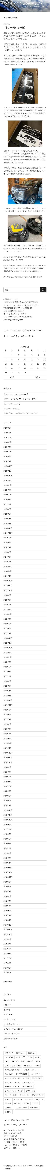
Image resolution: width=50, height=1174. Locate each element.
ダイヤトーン (24, 1095)
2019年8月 (7, 829)
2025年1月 (7, 519)
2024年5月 (7, 557)
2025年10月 (8, 476)
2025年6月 (7, 495)
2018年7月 (7, 891)
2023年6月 (7, 610)
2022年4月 (7, 676)
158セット (32, 1053)
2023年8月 (7, 600)
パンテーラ (39, 1099)
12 (38, 359)
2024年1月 (7, 576)
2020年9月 (7, 767)
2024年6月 (7, 552)
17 (25, 364)
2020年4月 (7, 791)
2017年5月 (7, 958)
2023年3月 (7, 624)
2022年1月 (7, 691)
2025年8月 (7, 485)
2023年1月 (7, 633)
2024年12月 (8, 524)
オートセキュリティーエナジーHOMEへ (19, 336)
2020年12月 (8, 753)
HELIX (37, 1061)
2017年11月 (7, 930)
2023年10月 (8, 590)
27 (44, 368)
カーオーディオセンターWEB (15, 1125)
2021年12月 (8, 696)
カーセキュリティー (11, 1024)
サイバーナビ (27, 1087)
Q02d (13, 1065)
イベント (6, 1010)
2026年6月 (7, 437)
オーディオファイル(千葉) (13, 1130)
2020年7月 (7, 777)
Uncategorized (9, 1000)
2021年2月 (7, 743)
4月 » (38, 377)
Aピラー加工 (20, 1057)
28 (6, 373)
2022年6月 (7, 667)
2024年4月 (7, 562)
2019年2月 (7, 858)
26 (38, 368)
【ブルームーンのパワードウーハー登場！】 (20, 399)
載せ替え (8, 1112)
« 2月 (12, 377)
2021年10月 (8, 705)
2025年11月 (7, 471)
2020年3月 (7, 796)
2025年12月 (8, 466)
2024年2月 (7, 571)
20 (44, 364)
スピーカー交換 (10, 1095)
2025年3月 (7, 509)
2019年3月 (7, 853)
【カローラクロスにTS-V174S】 (16, 394)
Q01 (6, 1065)
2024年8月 (7, 543)
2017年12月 (8, 925)
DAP (6, 1061)
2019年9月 (7, 825)
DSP (22, 1061)
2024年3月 (7, 567)
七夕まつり (34, 1108)
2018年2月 (7, 915)
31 (25, 373)
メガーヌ (8, 1103)
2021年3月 (7, 739)
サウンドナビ (30, 1091)
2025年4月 (7, 504)
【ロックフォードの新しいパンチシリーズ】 (20, 413)
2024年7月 (7, 547)
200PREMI (9, 1057)
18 (31, 364)
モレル (16, 1103)
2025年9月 (7, 481)
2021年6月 (7, 724)
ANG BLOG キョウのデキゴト (23, 3)
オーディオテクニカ (12, 1082)
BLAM (30, 1057)
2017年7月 (7, 949)
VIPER (37, 1065)
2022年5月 (7, 672)
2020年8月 (7, 772)
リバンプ (35, 1103)
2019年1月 (7, 863)
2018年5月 (7, 901)
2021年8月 (7, 715)
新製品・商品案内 (10, 1038)
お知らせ (6, 1005)
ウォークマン (35, 1074)
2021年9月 (7, 710)
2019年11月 (7, 815)
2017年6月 (7, 954)
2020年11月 (7, 758)
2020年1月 (7, 805)
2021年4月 (7, 734)
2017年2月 (7, 973)
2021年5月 (7, 729)
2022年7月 (7, 662)
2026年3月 (7, 452)
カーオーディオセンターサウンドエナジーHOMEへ (23, 330)
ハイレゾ (28, 1099)
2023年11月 (7, 586)
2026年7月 (7, 433)
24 (25, 368)
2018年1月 (7, 920)
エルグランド (37, 1078)
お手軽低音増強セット (13, 1070)
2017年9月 (7, 939)
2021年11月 (7, 700)
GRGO (29, 1061)
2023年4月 (7, 619)
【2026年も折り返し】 (12, 409)
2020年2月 (7, 801)
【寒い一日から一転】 (15, 27)
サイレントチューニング (13, 1029)
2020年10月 (8, 762)
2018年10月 (8, 877)
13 (44, 359)
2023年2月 (7, 629)
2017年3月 (7, 968)
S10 (19, 1065)
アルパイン (9, 1074)
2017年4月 (7, 963)
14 (6, 364)
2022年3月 (7, 681)
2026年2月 (7, 457)
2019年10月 (8, 820)
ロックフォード (21, 1108)
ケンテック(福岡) (10, 1136)
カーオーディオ (9, 1019)
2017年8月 (7, 944)
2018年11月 (7, 872)
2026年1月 (7, 461)
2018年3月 (7, 911)
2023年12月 (8, 581)
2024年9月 (7, 538)
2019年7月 (7, 834)
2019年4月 (7, 848)
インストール (8, 1015)
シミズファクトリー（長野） (14, 1142)
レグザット (9, 1108)
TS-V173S (28, 1065)
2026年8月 (7, 428)
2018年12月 (8, 868)
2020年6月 (7, 782)
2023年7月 (7, 605)
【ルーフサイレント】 (12, 404)
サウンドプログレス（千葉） (14, 1139)
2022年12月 (8, 638)
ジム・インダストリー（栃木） (15, 1145)
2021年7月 (7, 719)
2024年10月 (8, 533)
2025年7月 (7, 490)
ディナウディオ (37, 1095)
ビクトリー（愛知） (11, 1148)
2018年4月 (7, 906)
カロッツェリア (28, 1082)
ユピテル (25, 1103)
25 (31, 368)
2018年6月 (7, 896)
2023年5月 (7, 614)
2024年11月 (7, 528)
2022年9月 (7, 653)
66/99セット (20, 1053)
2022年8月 (7, 657)
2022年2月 (7, 686)
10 (25, 359)
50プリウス (9, 1053)
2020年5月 (7, 786)
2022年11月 (7, 643)
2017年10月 (8, 934)
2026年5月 (7, 442)
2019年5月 (7, 844)
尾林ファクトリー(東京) (12, 1133)
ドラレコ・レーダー (11, 1034)
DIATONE (14, 1061)
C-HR (37, 1057)
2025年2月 (7, 514)
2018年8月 (7, 887)
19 (38, 364)
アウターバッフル (30, 1070)
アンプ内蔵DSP (21, 1074)
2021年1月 (7, 748)
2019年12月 (8, 810)
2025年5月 (7, 500)
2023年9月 (7, 595)
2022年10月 (8, 648)
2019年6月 (7, 839)
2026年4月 (7, 447)
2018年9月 (7, 882)
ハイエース (18, 1099)
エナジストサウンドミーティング (17, 1078)
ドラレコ (8, 1099)
